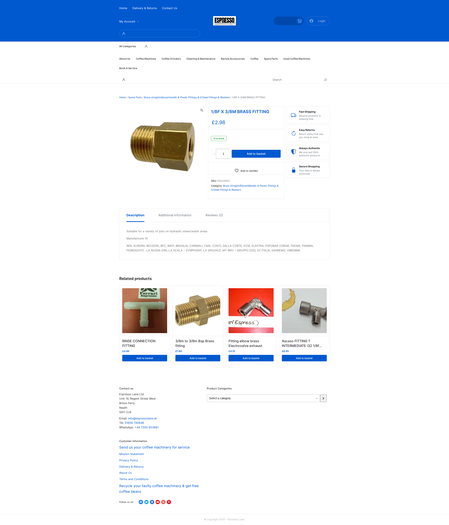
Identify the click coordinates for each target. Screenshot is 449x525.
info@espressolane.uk (142, 418)
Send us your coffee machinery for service (154, 447)
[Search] (325, 79)
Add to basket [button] (144, 358)
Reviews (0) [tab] (214, 215)
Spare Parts (135, 97)
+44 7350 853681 (147, 427)
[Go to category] (323, 398)
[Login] (159, 33)
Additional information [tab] (175, 215)
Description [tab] (135, 215)
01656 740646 (134, 422)
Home (122, 97)
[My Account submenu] (138, 21)
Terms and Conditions (133, 479)
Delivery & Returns (131, 466)
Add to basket (256, 153)
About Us (125, 472)
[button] (201, 110)
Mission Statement (131, 454)
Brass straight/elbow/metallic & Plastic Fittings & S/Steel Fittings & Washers (187, 97)
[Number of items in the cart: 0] (289, 21)
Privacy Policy (128, 460)
